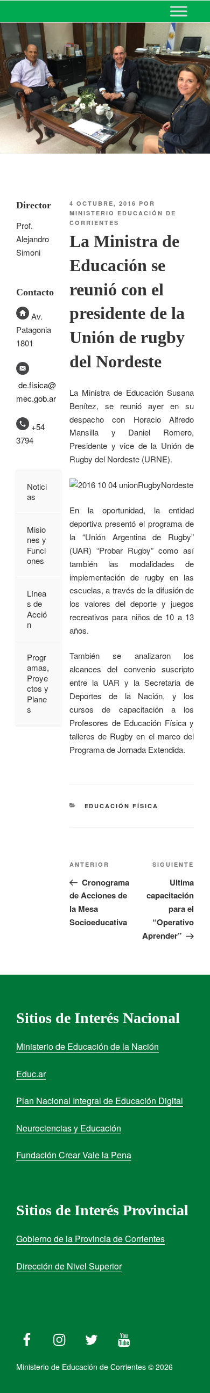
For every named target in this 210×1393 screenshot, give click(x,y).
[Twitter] (91, 1337)
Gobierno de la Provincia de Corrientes (90, 1238)
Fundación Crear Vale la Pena (73, 1155)
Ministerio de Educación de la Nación (87, 1046)
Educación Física (122, 806)
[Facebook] (27, 1337)
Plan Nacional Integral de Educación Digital (99, 1100)
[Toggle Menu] (178, 11)
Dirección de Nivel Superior (69, 1266)
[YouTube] (124, 1337)
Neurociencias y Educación (68, 1128)
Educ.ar (31, 1074)
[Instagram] (59, 1337)
